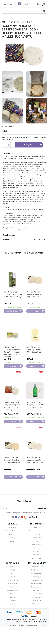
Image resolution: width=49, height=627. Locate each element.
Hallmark (12, 570)
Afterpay (12, 538)
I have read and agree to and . (25, 512)
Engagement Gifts (36, 587)
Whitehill (12, 597)
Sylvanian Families (12, 590)
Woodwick (12, 604)
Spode (12, 587)
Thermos (12, 594)
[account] (38, 3)
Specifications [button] (9, 235)
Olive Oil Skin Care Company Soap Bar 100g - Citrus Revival (34, 460)
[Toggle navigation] (5, 3)
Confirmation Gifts (37, 580)
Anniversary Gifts (36, 573)
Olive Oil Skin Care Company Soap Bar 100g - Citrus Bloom (34, 349)
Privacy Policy (40, 512)
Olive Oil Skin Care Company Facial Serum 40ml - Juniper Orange (13, 294)
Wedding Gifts (36, 604)
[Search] (44, 11)
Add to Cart (12, 311)
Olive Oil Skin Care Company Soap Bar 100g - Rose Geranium (35, 294)
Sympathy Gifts (37, 597)
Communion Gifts (36, 583)
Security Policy (37, 558)
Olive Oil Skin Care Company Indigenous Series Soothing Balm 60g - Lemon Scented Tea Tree (12, 352)
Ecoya (12, 566)
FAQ (36, 541)
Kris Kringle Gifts (37, 590)
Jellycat (12, 577)
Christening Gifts (36, 577)
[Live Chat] (30, 517)
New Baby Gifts (37, 594)
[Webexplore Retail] (24, 3)
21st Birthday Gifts (37, 570)
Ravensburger (12, 583)
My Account (12, 527)
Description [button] (8, 153)
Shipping (37, 548)
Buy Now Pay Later (12, 531)
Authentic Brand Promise (37, 531)
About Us (37, 527)
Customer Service (37, 538)
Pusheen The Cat (12, 580)
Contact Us (36, 534)
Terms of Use (37, 551)
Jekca (12, 573)
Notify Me (28, 145)
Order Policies (36, 544)
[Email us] (13, 517)
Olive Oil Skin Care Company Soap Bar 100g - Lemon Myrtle (12, 460)
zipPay (12, 541)
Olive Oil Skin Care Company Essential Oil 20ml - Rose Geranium (35, 404)
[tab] (24, 191)
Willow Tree (12, 600)
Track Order (12, 534)
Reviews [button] (6, 239)
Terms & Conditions (27, 512)
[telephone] (11, 3)
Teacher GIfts (36, 600)
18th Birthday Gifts (37, 566)
